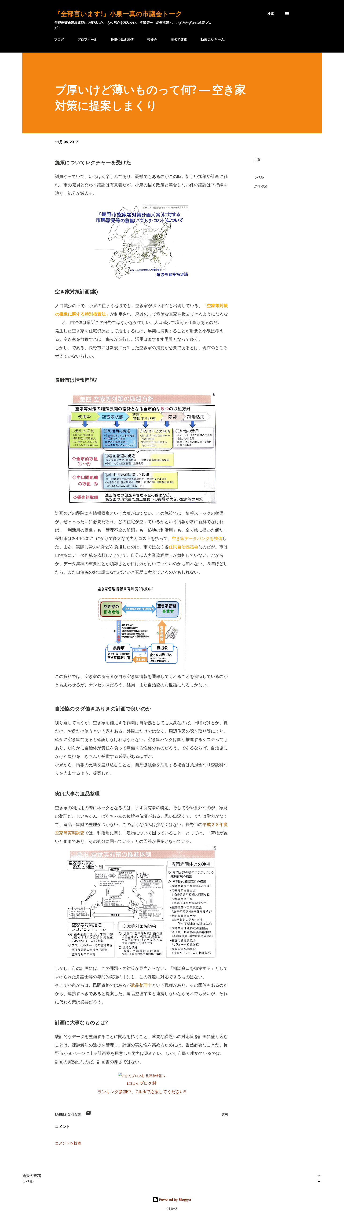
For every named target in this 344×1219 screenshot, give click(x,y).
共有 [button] (257, 160)
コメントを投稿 (68, 1143)
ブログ (59, 39)
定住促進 (260, 186)
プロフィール (87, 39)
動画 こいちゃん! (213, 39)
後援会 (152, 39)
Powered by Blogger (174, 1199)
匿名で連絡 (179, 39)
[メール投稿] (88, 1114)
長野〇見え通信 (122, 39)
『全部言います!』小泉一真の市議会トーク (118, 14)
